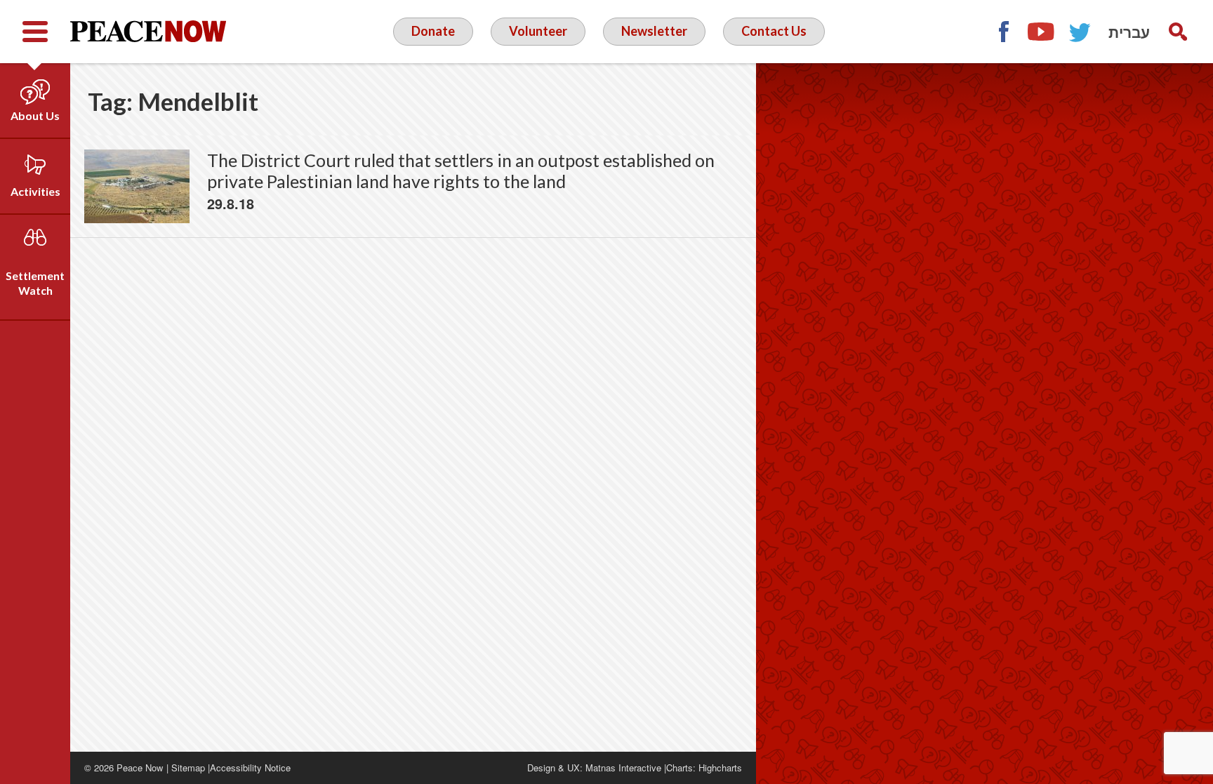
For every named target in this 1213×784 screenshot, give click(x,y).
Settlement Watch (35, 283)
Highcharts (720, 767)
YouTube (1042, 31)
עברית (1129, 31)
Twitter (1080, 31)
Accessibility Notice (250, 767)
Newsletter (654, 31)
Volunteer (538, 31)
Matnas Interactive (623, 767)
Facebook (1003, 31)
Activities (35, 191)
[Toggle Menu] (35, 32)
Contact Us (774, 31)
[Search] (1178, 31)
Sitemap (188, 767)
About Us (35, 115)
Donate (433, 31)
